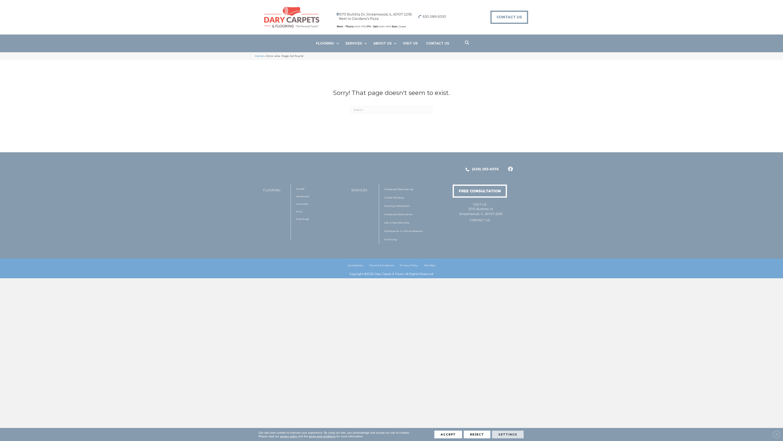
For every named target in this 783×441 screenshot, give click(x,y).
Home (259, 56)
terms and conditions (322, 436)
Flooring (325, 43)
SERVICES (359, 190)
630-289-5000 (434, 17)
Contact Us (437, 43)
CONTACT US (480, 220)
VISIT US (410, 43)
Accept (448, 434)
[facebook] (510, 169)
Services (353, 43)
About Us (382, 43)
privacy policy (288, 436)
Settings (507, 434)
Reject (477, 434)
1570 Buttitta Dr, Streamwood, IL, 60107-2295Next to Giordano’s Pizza (375, 16)
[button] (337, 43)
